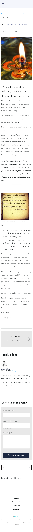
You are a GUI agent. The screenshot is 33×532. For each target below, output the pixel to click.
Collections (16, 505)
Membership (16, 502)
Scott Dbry (5, 369)
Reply (14, 371)
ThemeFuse (17, 516)
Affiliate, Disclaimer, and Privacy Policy (13, 522)
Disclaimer (16, 509)
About (16, 498)
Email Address (10, 421)
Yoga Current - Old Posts (21, 14)
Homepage (5, 14)
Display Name (10, 410)
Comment (8, 433)
